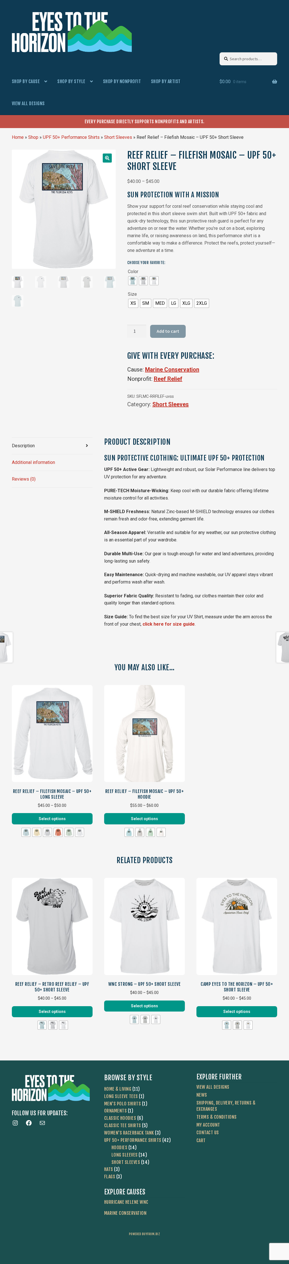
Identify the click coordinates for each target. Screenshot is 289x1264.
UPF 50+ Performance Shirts (71, 137)
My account (208, 1125)
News (201, 1095)
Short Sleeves (118, 137)
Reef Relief (168, 378)
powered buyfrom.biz (144, 1234)
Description (23, 445)
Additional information (33, 462)
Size (132, 294)
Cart (201, 1140)
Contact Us (207, 1132)
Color (133, 271)
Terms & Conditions (216, 1117)
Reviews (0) (24, 479)
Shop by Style (71, 81)
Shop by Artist (166, 81)
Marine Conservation (172, 369)
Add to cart (168, 331)
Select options (52, 818)
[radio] (132, 280)
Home (18, 137)
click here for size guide (169, 624)
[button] (107, 158)
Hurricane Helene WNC (126, 1202)
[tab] (52, 446)
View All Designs (28, 103)
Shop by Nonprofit (122, 81)
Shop (33, 137)
